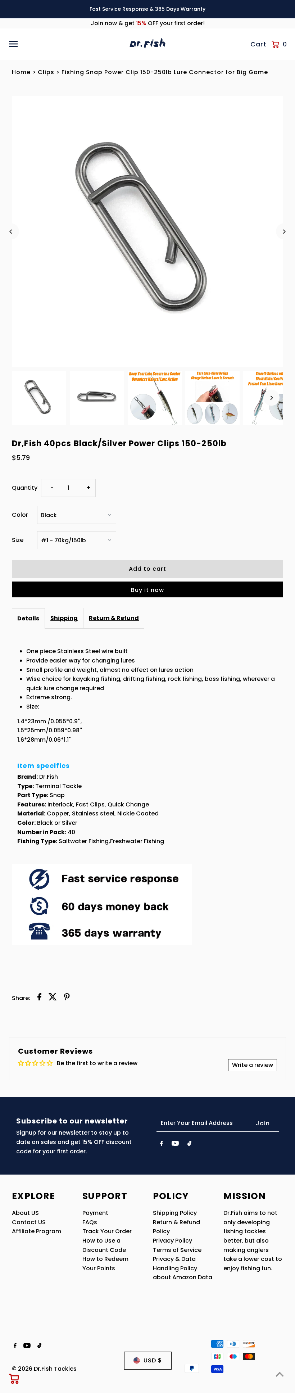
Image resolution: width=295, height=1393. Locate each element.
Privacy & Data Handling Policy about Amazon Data (182, 1268)
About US (25, 1213)
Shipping (64, 618)
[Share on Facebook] (39, 998)
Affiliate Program (36, 1231)
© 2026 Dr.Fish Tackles (44, 1369)
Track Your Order (107, 1231)
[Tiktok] (189, 1144)
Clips (46, 72)
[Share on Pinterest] (67, 998)
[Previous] (11, 231)
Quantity (24, 488)
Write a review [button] (252, 1065)
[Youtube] (175, 1144)
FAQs (89, 1222)
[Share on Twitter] (53, 998)
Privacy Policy (172, 1240)
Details (28, 618)
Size (17, 540)
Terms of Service (177, 1250)
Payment (95, 1213)
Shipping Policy (175, 1213)
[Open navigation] (66, 44)
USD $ (153, 1360)
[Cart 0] (14, 1378)
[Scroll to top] (280, 1374)
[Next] (284, 231)
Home (21, 72)
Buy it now (147, 590)
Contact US (29, 1222)
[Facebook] (161, 1144)
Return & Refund (114, 618)
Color (20, 515)
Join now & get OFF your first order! (148, 23)
